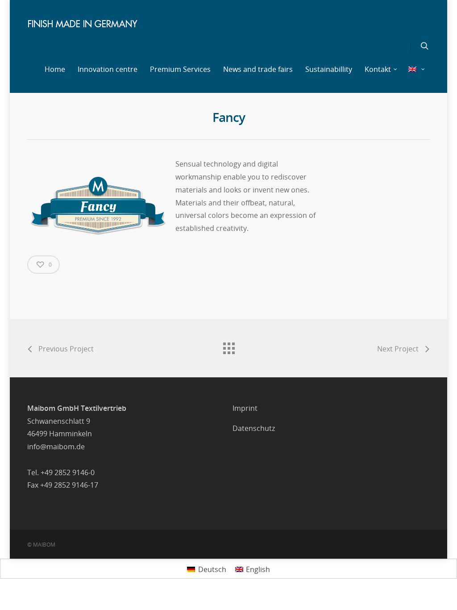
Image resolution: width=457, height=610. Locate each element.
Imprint (245, 408)
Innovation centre (107, 69)
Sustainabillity (328, 69)
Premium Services (180, 69)
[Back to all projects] (228, 346)
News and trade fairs (258, 69)
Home (55, 69)
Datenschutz (254, 428)
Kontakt (378, 69)
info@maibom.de (56, 446)
